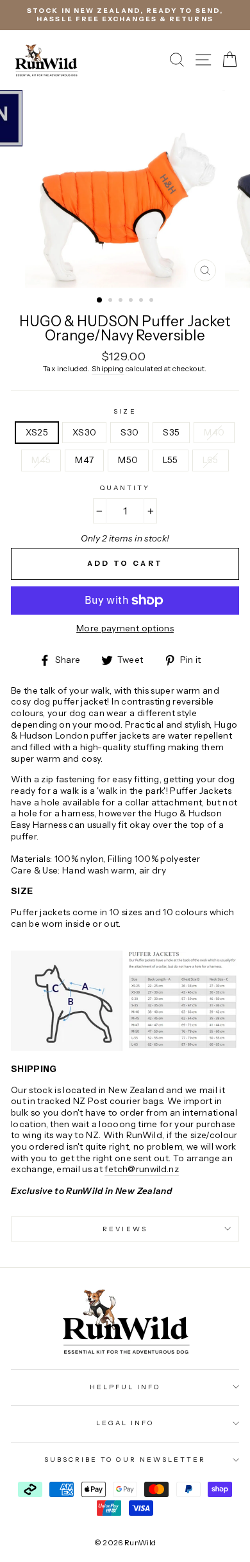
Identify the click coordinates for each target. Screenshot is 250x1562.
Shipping (108, 368)
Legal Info (125, 1423)
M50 (128, 460)
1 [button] (100, 300)
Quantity (125, 488)
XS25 (37, 432)
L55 (170, 460)
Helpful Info (125, 1387)
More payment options (125, 628)
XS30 (84, 432)
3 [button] (122, 301)
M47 (84, 460)
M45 (41, 460)
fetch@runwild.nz (141, 1169)
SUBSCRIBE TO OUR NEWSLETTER (125, 1459)
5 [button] (142, 301)
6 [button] (152, 301)
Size (124, 411)
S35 (171, 432)
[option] (125, 15)
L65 (211, 460)
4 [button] (132, 301)
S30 (129, 432)
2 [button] (111, 301)
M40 (214, 432)
